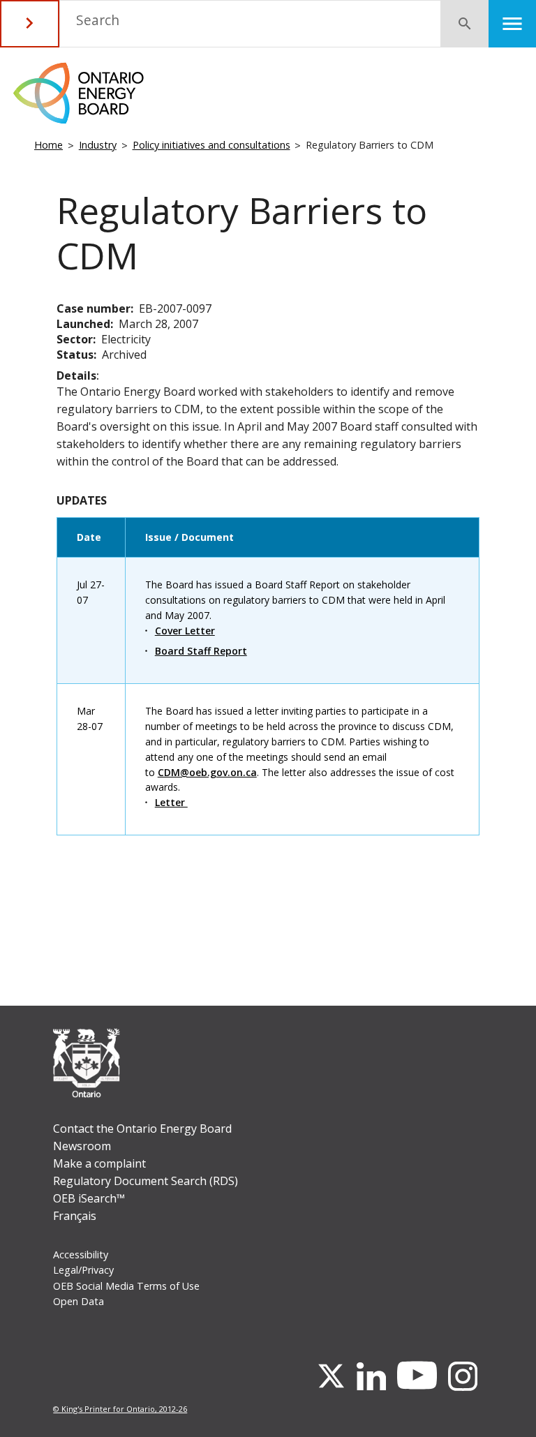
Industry (98, 144)
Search (97, 19)
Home (48, 144)
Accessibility (80, 1254)
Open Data (78, 1301)
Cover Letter (185, 630)
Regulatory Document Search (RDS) (145, 1181)
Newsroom (82, 1146)
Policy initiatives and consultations (211, 144)
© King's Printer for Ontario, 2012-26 (120, 1409)
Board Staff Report (201, 650)
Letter (171, 802)
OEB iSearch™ (89, 1198)
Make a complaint (99, 1163)
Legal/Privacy (83, 1269)
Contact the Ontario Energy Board (142, 1128)
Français (74, 1215)
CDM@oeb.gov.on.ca (207, 772)
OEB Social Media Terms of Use (126, 1286)
